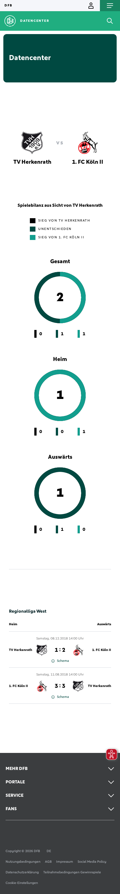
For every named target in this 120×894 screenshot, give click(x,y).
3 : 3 (60, 686)
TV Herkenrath (20, 650)
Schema (63, 661)
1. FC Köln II (101, 650)
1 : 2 (60, 650)
